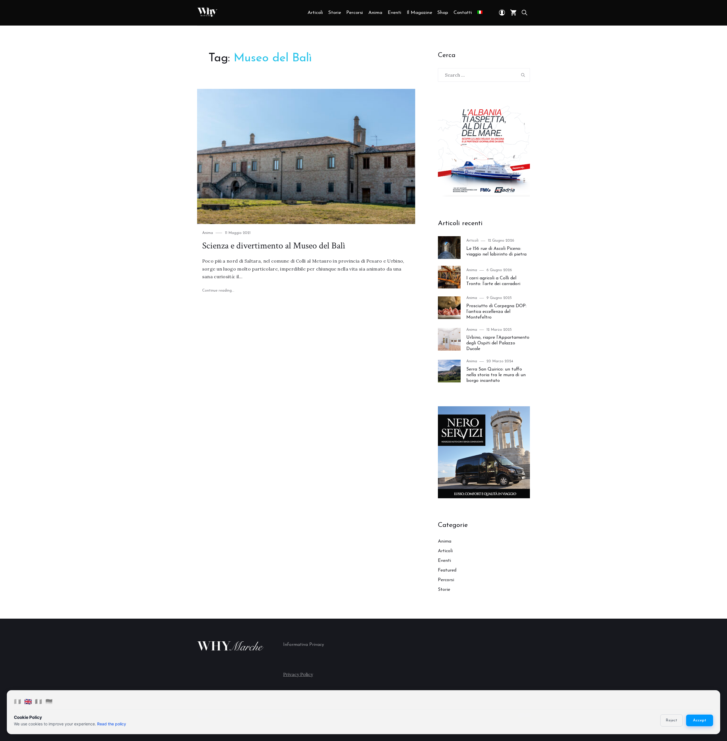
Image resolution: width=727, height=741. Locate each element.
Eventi (394, 12)
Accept (699, 720)
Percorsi (354, 12)
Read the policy (111, 723)
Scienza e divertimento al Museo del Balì (273, 246)
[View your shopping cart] (513, 13)
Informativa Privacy (303, 644)
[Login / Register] (502, 13)
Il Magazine (419, 12)
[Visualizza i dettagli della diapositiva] (484, 150)
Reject (671, 720)
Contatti (463, 12)
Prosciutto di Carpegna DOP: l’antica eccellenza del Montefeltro (496, 312)
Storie (334, 12)
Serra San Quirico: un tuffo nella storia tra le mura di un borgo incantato (496, 375)
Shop (442, 12)
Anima (375, 12)
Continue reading (218, 290)
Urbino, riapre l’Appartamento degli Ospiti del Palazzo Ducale (497, 343)
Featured (447, 570)
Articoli (315, 12)
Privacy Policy (298, 674)
